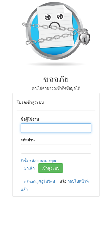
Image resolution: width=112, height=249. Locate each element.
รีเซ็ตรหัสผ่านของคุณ (38, 160)
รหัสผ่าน (28, 139)
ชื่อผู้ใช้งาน (30, 119)
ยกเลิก (29, 168)
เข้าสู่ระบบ (51, 168)
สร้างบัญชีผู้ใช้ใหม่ (39, 181)
